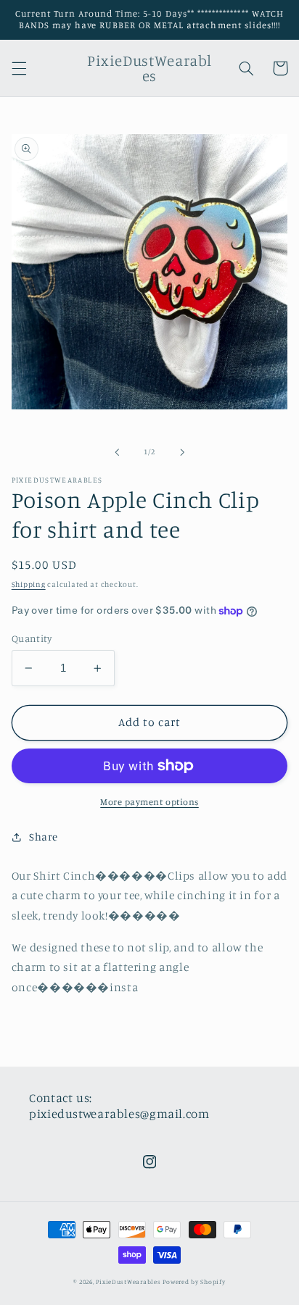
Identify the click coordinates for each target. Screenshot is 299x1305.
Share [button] (43, 836)
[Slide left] (117, 452)
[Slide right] (182, 452)
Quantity (32, 638)
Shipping (29, 584)
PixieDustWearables (128, 1281)
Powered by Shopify (194, 1281)
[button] (19, 68)
